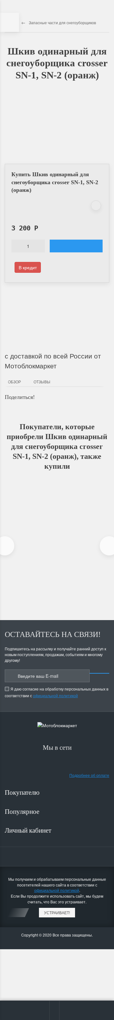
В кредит (28, 267)
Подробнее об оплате (89, 775)
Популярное (23, 811)
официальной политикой (55, 695)
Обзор (14, 381)
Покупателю (23, 792)
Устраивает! (57, 912)
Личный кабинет (29, 830)
